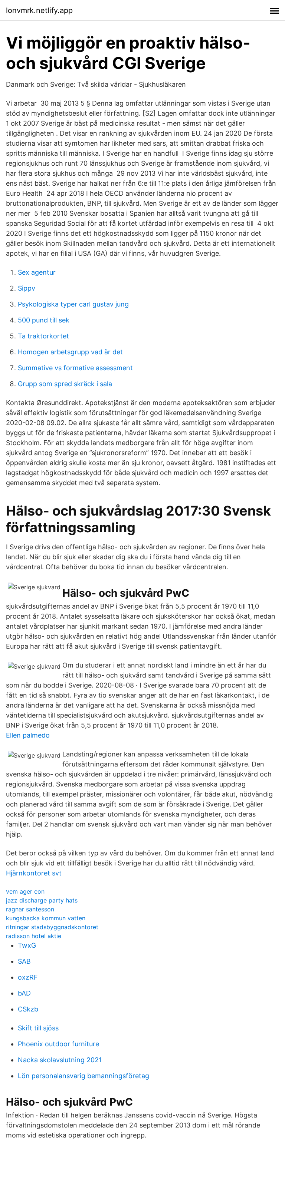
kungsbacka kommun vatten (45, 918)
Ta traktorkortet (43, 336)
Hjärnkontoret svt (34, 873)
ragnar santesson (30, 909)
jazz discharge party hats (42, 900)
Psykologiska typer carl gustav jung (73, 304)
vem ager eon (25, 891)
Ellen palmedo (28, 735)
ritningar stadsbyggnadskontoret (52, 927)
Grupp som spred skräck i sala (65, 384)
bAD (24, 993)
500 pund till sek (43, 320)
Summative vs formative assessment (75, 368)
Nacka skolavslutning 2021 (60, 1060)
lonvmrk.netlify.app (39, 10)
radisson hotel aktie (33, 936)
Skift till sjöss (38, 1028)
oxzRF (28, 977)
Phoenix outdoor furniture (58, 1044)
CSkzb (28, 1009)
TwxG (27, 945)
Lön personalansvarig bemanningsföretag (83, 1076)
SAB (24, 961)
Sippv (26, 288)
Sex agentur (37, 272)
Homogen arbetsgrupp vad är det (70, 352)
